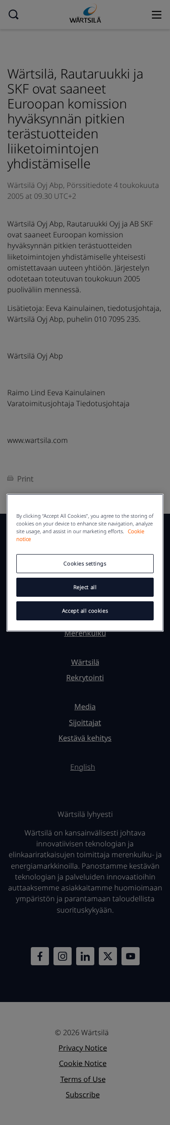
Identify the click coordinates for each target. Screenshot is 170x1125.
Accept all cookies (85, 610)
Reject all (85, 587)
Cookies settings (84, 563)
